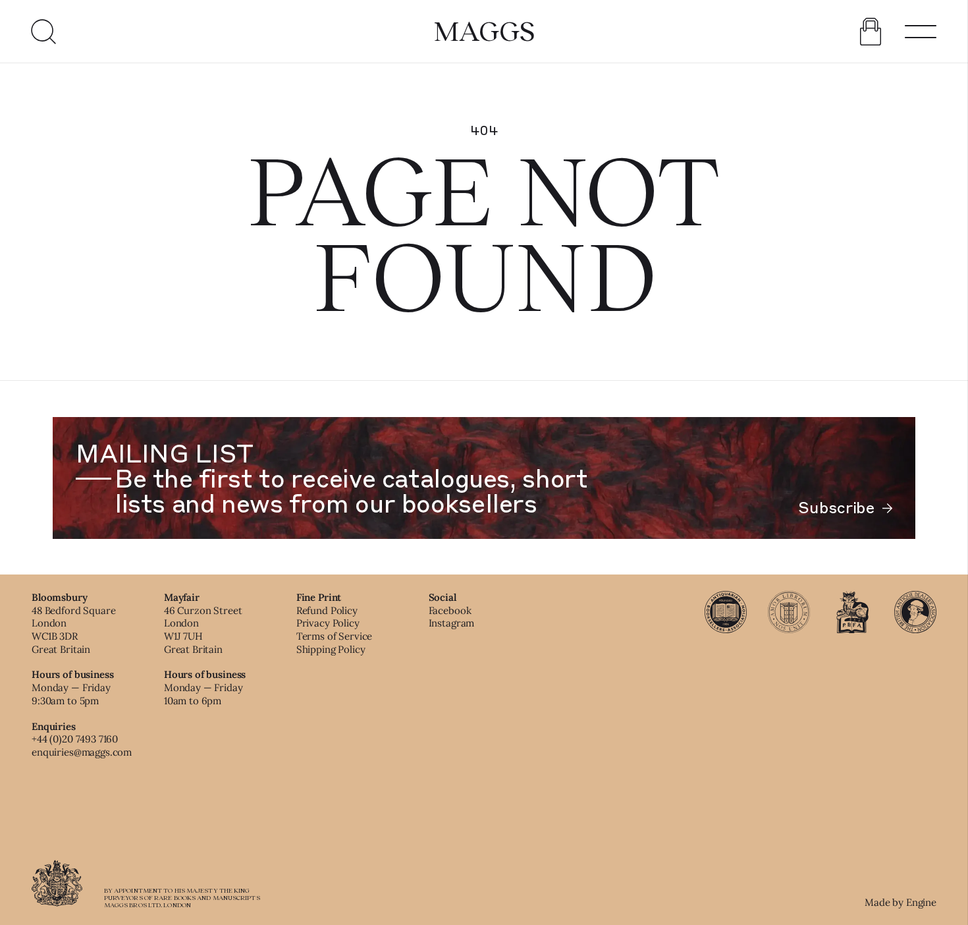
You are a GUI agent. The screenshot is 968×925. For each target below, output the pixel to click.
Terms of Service (334, 636)
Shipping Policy (330, 649)
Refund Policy (327, 610)
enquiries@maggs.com (82, 752)
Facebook (450, 610)
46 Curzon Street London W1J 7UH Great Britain (203, 630)
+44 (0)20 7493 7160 (75, 739)
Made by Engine (900, 902)
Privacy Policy (328, 623)
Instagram (452, 623)
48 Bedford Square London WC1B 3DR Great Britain (73, 630)
